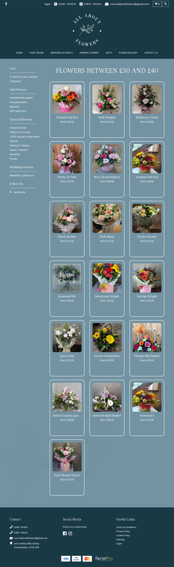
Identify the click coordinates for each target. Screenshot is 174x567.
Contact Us (151, 52)
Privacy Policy (123, 531)
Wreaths (15, 154)
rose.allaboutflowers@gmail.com (30, 538)
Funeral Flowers (89, 52)
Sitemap (120, 539)
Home (19, 52)
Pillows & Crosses (20, 132)
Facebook (19, 192)
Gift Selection (18, 111)
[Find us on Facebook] (7, 4)
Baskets (14, 106)
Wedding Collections (22, 175)
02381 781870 (20, 527)
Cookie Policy (123, 535)
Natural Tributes (20, 145)
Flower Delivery (128, 52)
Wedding (61, 52)
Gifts (109, 52)
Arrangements (18, 102)
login (47, 4)
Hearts (14, 141)
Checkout (15, 81)
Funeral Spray (18, 127)
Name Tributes (19, 149)
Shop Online (36, 52)
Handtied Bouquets (21, 97)
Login (119, 543)
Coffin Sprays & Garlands (24, 136)
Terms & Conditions (126, 527)
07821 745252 (20, 532)
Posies (13, 158)
